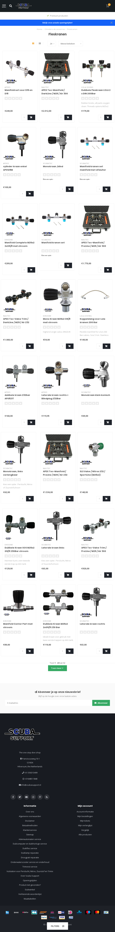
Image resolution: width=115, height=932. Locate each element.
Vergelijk (85, 830)
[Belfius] (25, 912)
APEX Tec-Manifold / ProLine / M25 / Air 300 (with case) (93, 246)
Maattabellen (30, 898)
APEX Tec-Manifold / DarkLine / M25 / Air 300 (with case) (54, 94)
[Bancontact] (106, 912)
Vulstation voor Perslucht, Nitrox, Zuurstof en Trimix (30, 871)
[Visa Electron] (71, 917)
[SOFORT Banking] (43, 912)
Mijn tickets (85, 820)
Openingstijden (30, 880)
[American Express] (7, 912)
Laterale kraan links (52, 547)
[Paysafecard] (53, 917)
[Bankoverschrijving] (16, 912)
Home (39, 29)
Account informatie (85, 811)
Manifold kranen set (53, 242)
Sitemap (30, 834)
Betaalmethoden (30, 825)
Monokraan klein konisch (95, 395)
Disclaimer (30, 820)
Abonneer (102, 703)
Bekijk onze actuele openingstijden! (57, 22)
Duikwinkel (30, 889)
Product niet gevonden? (30, 885)
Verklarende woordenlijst (29, 894)
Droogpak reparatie (30, 857)
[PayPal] (44, 917)
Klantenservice (30, 830)
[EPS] (52, 912)
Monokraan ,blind (53, 166)
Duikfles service (30, 848)
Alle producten (85, 834)
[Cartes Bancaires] (34, 912)
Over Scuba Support (30, 875)
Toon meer (56, 668)
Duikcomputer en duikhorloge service (30, 843)
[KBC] (79, 912)
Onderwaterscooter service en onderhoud (30, 862)
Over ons (30, 811)
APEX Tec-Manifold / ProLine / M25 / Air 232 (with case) (55, 475)
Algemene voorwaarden (30, 816)
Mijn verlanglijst (85, 825)
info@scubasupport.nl (31, 785)
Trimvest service (29, 866)
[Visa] (62, 917)
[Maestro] (88, 912)
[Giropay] (61, 912)
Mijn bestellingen (85, 816)
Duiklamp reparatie (30, 852)
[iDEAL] (70, 912)
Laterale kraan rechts (92, 623)
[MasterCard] (97, 912)
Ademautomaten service (30, 839)
